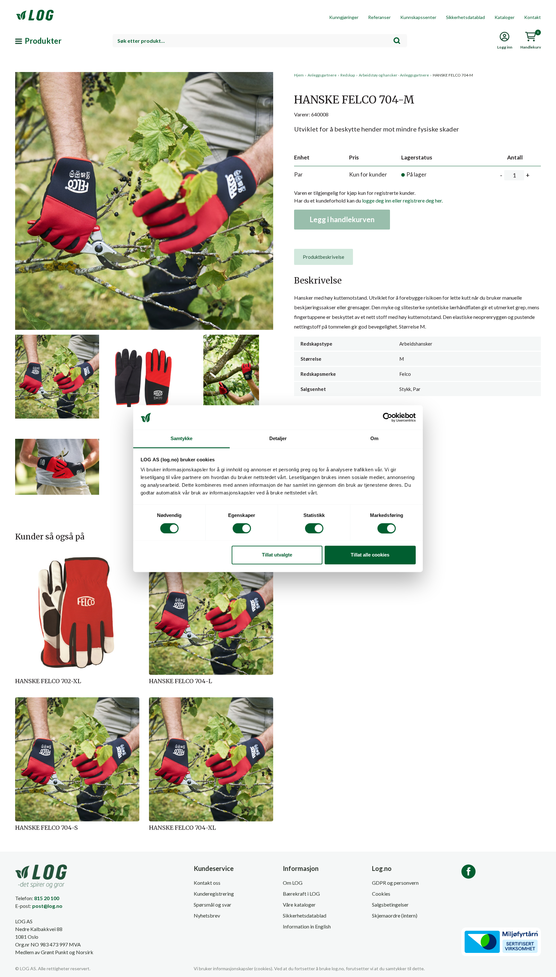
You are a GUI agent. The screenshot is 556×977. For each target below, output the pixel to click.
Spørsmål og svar (212, 904)
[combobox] (260, 40)
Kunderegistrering (214, 894)
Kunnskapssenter (418, 17)
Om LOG (292, 883)
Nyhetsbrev (207, 915)
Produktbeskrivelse (323, 257)
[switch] (242, 528)
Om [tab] (374, 438)
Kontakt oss (207, 883)
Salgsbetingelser (390, 904)
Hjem (299, 75)
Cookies (381, 894)
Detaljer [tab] (278, 438)
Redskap (347, 75)
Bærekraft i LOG (301, 894)
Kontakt (532, 17)
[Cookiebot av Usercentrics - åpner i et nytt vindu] (387, 417)
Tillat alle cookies (370, 555)
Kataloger (504, 17)
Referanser (379, 17)
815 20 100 (46, 898)
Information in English (307, 926)
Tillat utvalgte (277, 555)
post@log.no (47, 906)
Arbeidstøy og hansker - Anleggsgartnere (394, 75)
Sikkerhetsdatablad (465, 17)
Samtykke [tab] (182, 438)
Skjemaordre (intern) (394, 915)
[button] (144, 131)
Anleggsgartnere (322, 75)
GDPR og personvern (395, 883)
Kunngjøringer (343, 17)
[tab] (323, 257)
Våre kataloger (299, 904)
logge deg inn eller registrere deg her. (402, 200)
